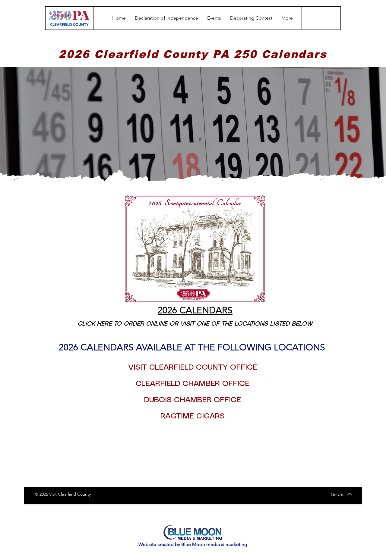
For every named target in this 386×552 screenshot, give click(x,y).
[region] (192, 249)
